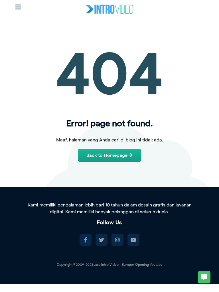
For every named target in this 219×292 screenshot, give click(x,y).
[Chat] (204, 277)
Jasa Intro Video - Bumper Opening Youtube (128, 264)
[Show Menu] (18, 7)
